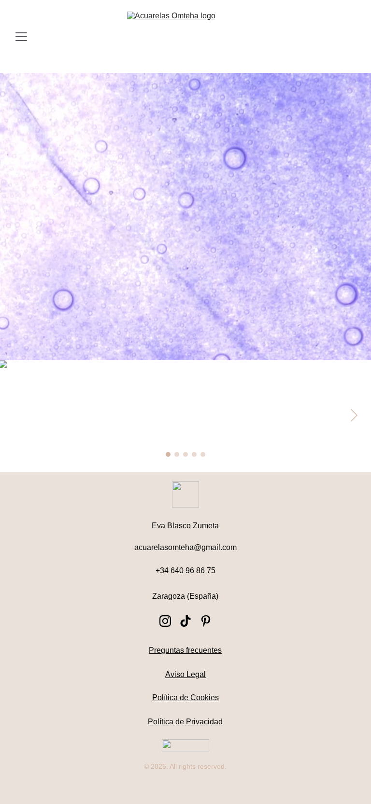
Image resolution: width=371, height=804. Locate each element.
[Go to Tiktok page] (185, 621)
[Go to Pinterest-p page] (206, 621)
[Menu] (21, 36)
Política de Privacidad (185, 722)
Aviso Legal (185, 674)
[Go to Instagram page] (165, 621)
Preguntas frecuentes (185, 650)
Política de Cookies (185, 697)
